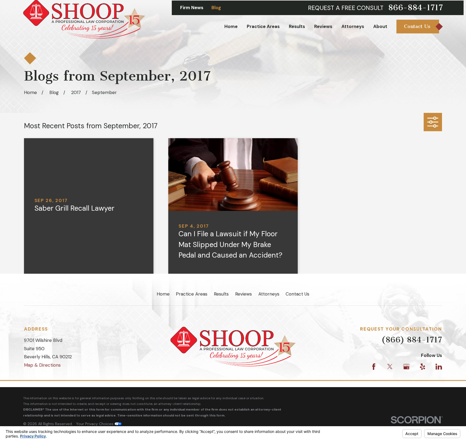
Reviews (243, 294)
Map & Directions (42, 365)
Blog (216, 8)
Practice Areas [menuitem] (263, 26)
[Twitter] (390, 366)
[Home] (84, 19)
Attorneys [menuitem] (352, 26)
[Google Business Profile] (406, 366)
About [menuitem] (380, 26)
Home (163, 294)
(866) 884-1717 (411, 339)
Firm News (191, 8)
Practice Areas (191, 294)
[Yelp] (422, 366)
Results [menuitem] (297, 26)
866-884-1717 (415, 7)
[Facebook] (374, 366)
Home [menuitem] (231, 26)
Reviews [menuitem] (323, 26)
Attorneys (268, 294)
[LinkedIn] (439, 366)
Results (221, 294)
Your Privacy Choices (95, 423)
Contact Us (297, 294)
